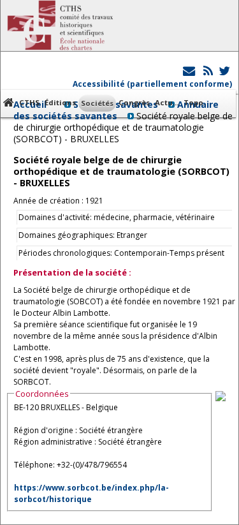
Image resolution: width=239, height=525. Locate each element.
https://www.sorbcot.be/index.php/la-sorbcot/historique (91, 493)
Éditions (60, 102)
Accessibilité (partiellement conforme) (152, 83)
